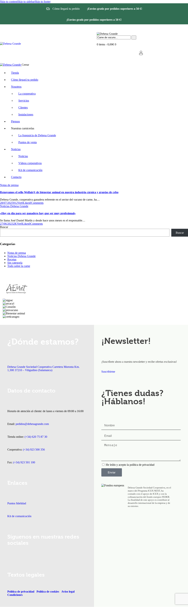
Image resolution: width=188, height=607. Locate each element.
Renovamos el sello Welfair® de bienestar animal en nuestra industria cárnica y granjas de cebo (59, 192)
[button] (26, 202)
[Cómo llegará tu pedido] (48, 9)
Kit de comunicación (19, 516)
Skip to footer (42, 1)
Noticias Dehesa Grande (14, 206)
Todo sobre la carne (18, 266)
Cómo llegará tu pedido (66, 8)
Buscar (4, 227)
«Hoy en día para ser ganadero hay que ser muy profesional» (38, 213)
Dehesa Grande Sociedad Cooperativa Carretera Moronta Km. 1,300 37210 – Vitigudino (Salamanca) (43, 368)
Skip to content (8, 1)
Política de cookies (48, 591)
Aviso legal (68, 591)
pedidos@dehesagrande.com (32, 423)
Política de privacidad (20, 591)
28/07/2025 (6, 202)
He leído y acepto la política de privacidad (130, 464)
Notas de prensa (9, 185)
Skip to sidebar (26, 1)
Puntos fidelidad (16, 503)
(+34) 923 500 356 (34, 449)
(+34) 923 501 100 (24, 462)
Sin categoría (14, 262)
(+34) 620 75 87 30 (36, 436)
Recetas (11, 259)
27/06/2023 (6, 223)
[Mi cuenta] (141, 53)
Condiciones (15, 594)
